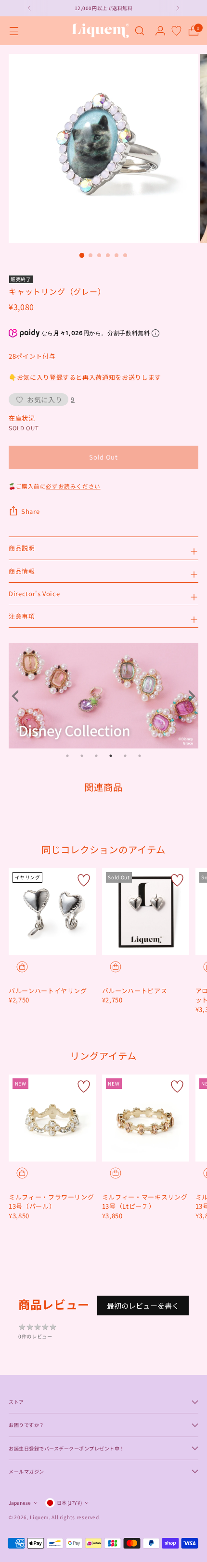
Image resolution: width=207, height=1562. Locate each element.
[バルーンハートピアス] (145, 911)
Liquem (39, 1517)
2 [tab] (82, 756)
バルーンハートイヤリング (48, 990)
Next (189, 696)
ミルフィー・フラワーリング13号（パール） (51, 1201)
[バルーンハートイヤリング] (52, 911)
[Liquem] (100, 30)
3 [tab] (96, 756)
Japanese (20, 1502)
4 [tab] (111, 756)
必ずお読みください (73, 486)
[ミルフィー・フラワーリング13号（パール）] (52, 1118)
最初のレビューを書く (143, 1305)
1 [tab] (67, 756)
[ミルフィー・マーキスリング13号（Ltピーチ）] (145, 1118)
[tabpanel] (103, 696)
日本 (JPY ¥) (69, 1502)
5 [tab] (125, 756)
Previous (18, 696)
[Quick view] (22, 966)
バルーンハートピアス (135, 990)
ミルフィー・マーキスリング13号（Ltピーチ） (144, 1201)
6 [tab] (139, 756)
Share (30, 511)
